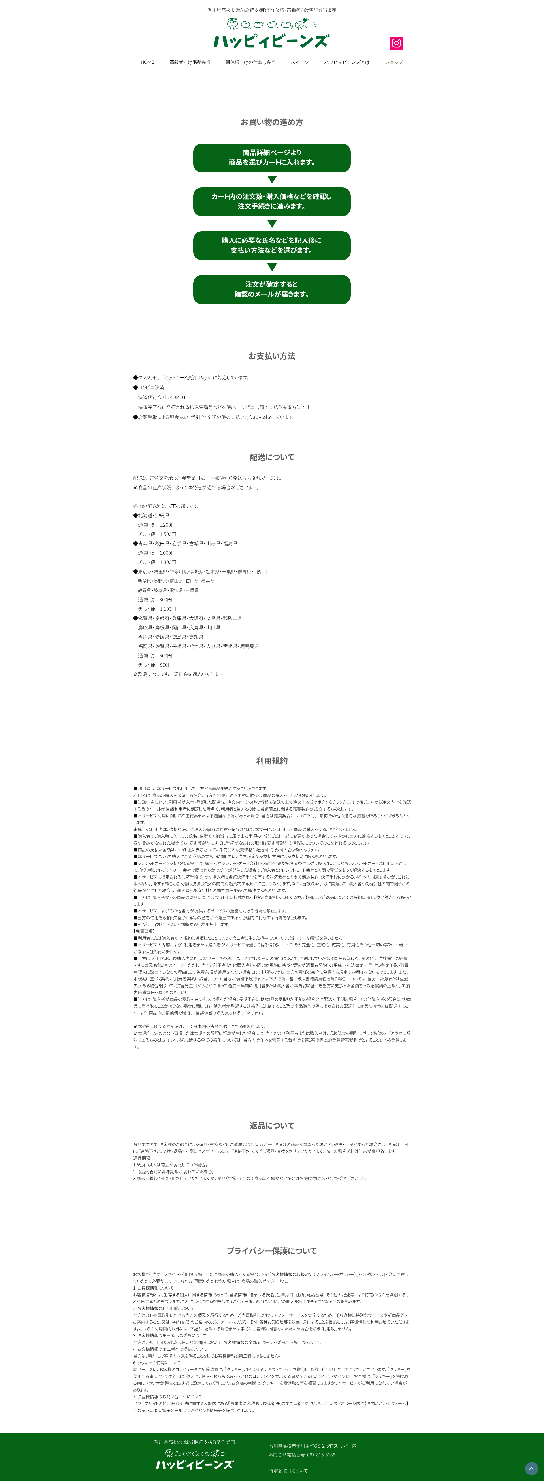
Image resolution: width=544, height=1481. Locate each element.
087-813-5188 (321, 1455)
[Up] (531, 1468)
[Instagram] (396, 43)
